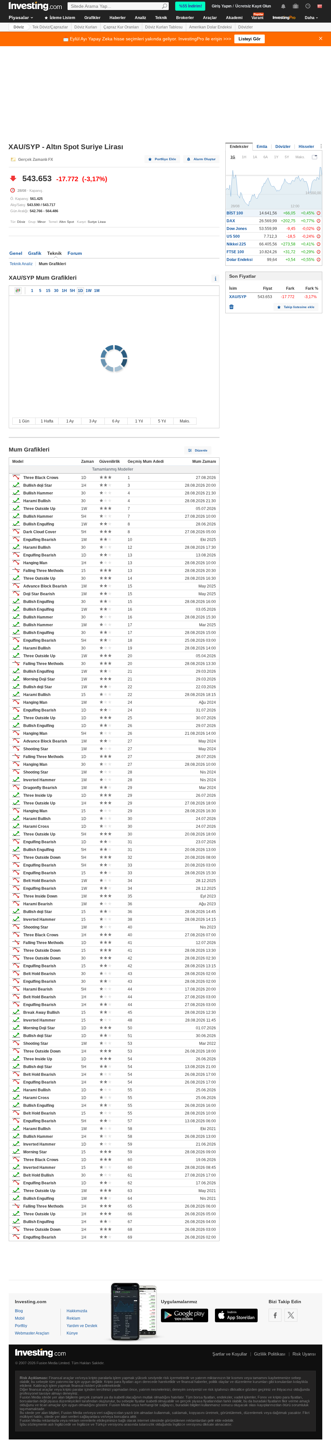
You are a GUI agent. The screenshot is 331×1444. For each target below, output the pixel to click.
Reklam (73, 1318)
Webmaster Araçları (32, 1333)
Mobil (20, 1318)
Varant (257, 18)
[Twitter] (290, 1315)
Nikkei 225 (236, 244)
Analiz (140, 18)
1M (97, 290)
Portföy (21, 1326)
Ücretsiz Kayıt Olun (253, 6)
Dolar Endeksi (239, 259)
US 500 (233, 236)
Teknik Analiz (21, 264)
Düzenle (201, 450)
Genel (15, 253)
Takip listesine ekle (299, 307)
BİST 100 (235, 213)
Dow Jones (237, 228)
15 (48, 290)
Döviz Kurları (85, 27)
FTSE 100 (235, 252)
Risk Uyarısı (304, 1354)
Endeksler (239, 146)
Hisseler (306, 146)
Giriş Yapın (221, 6)
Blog (19, 1311)
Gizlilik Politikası (269, 1354)
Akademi (234, 18)
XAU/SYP (237, 297)
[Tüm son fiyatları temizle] (231, 305)
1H (64, 290)
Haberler (118, 18)
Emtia (262, 146)
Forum (75, 253)
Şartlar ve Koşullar (229, 1354)
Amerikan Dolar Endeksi (210, 27)
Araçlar (210, 18)
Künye (72, 1333)
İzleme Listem (62, 18)
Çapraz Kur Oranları (121, 27)
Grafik (34, 253)
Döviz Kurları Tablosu (164, 27)
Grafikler (92, 18)
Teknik (161, 18)
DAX (231, 221)
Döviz (19, 27)
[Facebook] (275, 1315)
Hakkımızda (77, 1311)
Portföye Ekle (165, 159)
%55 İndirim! (190, 6)
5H (72, 290)
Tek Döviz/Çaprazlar (50, 27)
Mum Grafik (18, 290)
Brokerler (185, 18)
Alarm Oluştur (205, 159)
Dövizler (245, 27)
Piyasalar (19, 17)
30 (56, 290)
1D (80, 290)
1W (88, 290)
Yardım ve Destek (82, 1326)
